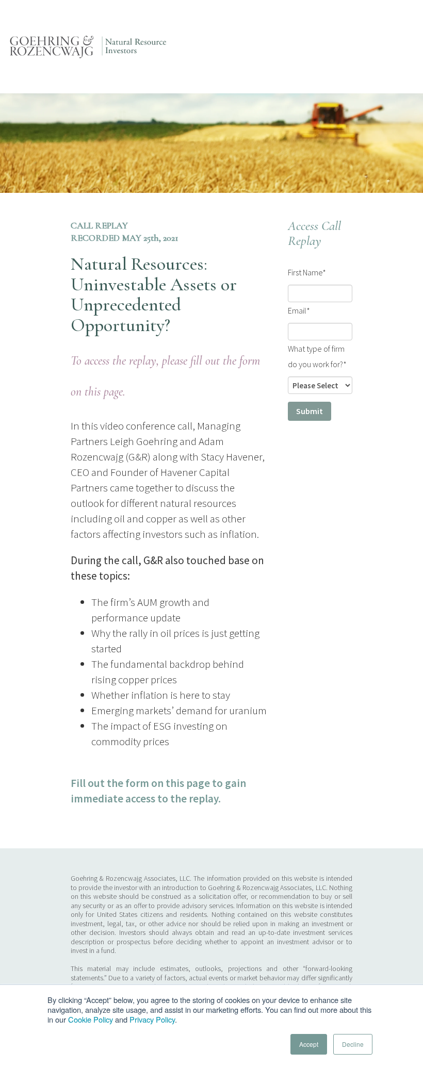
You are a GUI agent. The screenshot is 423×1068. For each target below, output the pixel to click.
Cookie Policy (90, 1019)
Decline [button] (353, 1044)
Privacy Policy (152, 1019)
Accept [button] (308, 1044)
